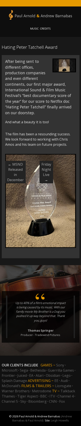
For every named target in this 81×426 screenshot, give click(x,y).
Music (34, 28)
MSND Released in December (15, 172)
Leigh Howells (60, 420)
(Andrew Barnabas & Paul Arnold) (42, 418)
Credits (45, 28)
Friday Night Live (46, 172)
